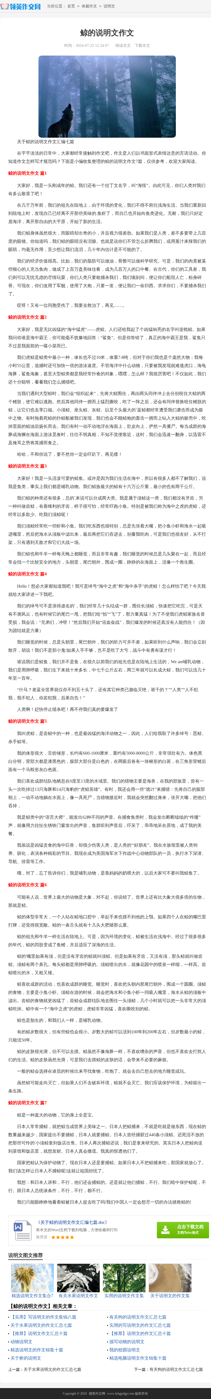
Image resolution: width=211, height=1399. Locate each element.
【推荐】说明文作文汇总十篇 (39, 1333)
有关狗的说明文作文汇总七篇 (137, 1317)
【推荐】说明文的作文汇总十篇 (140, 1333)
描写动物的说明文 (127, 1341)
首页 (71, 6)
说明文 (109, 6)
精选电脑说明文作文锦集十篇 (137, 1358)
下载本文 (142, 46)
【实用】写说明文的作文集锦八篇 (43, 1317)
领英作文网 (97, 1393)
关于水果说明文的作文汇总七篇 (41, 1325)
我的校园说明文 (124, 1350)
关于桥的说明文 (25, 1358)
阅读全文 (123, 46)
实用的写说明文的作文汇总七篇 (140, 1325)
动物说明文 (21, 1341)
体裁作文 (89, 6)
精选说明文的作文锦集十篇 (36, 1350)
